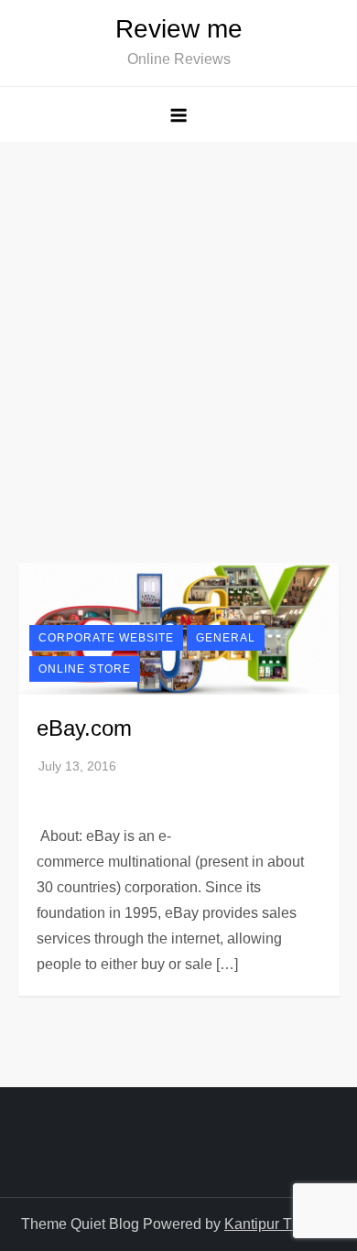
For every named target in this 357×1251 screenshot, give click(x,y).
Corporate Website (106, 637)
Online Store (84, 669)
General (225, 637)
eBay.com (84, 728)
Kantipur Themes (280, 1224)
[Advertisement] (178, 329)
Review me (179, 29)
